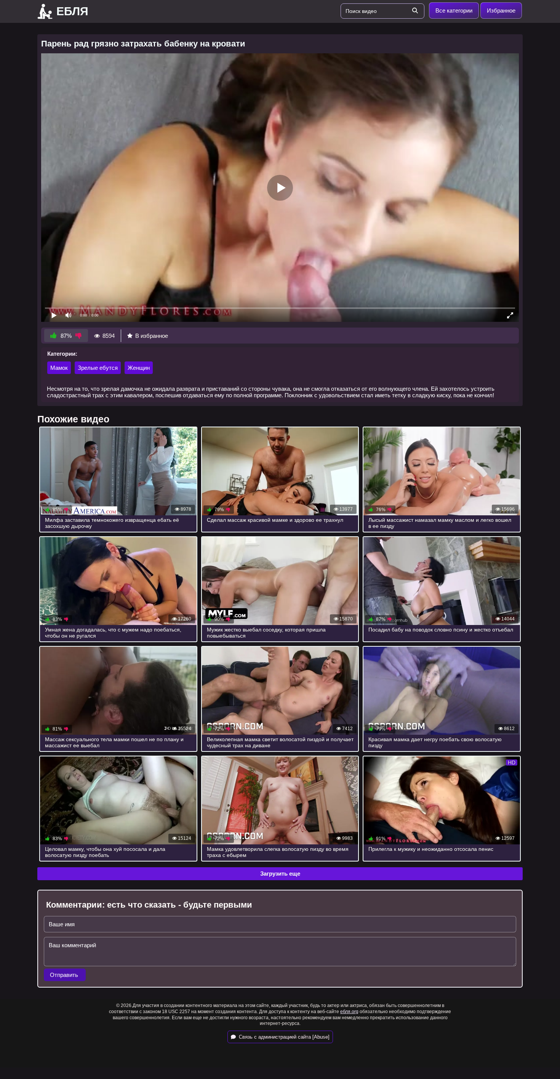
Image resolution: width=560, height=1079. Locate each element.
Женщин (139, 367)
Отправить (65, 975)
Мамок (59, 367)
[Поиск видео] (415, 11)
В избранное (151, 335)
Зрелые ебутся (98, 367)
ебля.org (349, 1011)
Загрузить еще (280, 873)
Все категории (453, 10)
